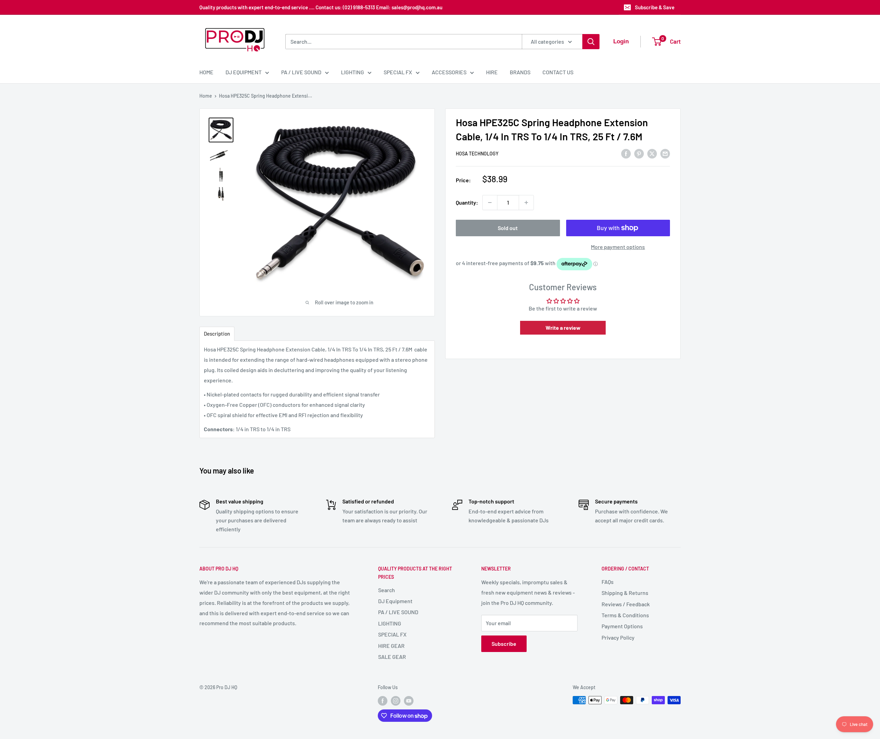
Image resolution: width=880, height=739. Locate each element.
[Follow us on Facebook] (382, 701)
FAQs (608, 581)
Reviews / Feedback (626, 604)
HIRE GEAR (391, 645)
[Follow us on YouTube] (409, 701)
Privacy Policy (618, 637)
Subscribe (504, 643)
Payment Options (622, 626)
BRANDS (520, 72)
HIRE (492, 72)
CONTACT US (557, 72)
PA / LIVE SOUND (301, 72)
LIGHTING (352, 72)
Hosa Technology (477, 154)
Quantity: (467, 202)
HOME (206, 72)
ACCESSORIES (449, 72)
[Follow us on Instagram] (395, 701)
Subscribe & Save (654, 7)
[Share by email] (665, 153)
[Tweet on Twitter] (652, 153)
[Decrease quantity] (490, 202)
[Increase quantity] (526, 202)
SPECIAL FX (398, 72)
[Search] (591, 41)
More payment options (618, 246)
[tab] (216, 334)
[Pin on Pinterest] (639, 153)
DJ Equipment (395, 601)
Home (205, 96)
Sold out (508, 228)
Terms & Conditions (625, 615)
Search (386, 590)
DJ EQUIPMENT (244, 72)
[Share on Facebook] (626, 153)
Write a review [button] (563, 327)
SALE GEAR (392, 656)
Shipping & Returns (625, 592)
